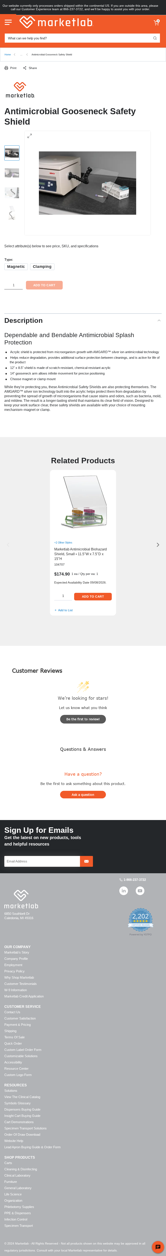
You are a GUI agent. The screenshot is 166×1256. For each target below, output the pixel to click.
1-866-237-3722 (135, 879)
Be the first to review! (83, 719)
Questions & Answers (83, 749)
